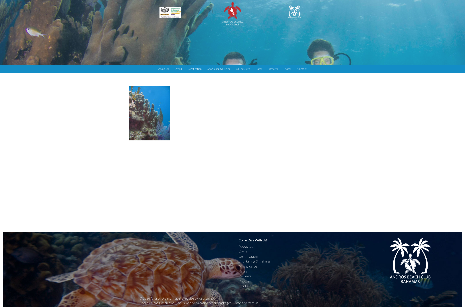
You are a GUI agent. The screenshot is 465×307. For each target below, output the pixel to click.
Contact (302, 68)
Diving (178, 68)
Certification (194, 68)
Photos (288, 68)
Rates (259, 68)
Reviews (273, 68)
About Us (163, 68)
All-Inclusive (243, 68)
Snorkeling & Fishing (218, 68)
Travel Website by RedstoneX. (193, 298)
